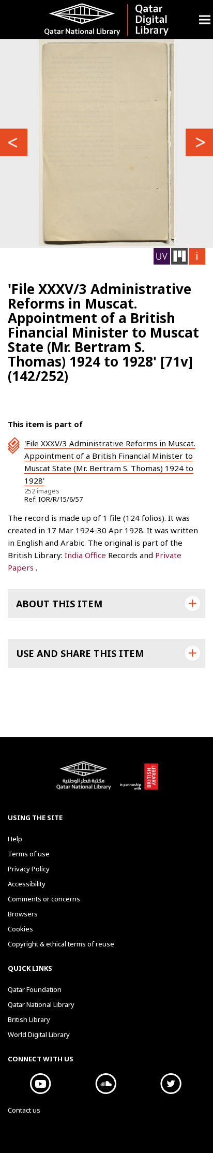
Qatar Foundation (35, 989)
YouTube (40, 1083)
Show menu (204, 19)
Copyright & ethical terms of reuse (61, 943)
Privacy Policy (29, 868)
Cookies (20, 928)
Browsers (23, 913)
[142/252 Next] (199, 142)
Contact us (24, 1110)
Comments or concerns (44, 898)
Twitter (170, 1083)
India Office (86, 555)
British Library (138, 780)
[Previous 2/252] (13, 142)
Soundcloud (105, 1083)
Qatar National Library (85, 780)
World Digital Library (39, 1034)
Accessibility (26, 883)
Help (15, 838)
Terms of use (29, 853)
